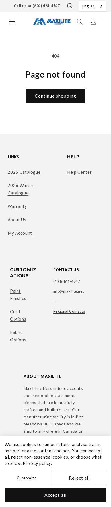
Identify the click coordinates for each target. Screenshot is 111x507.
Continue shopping (55, 95)
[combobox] (92, 6)
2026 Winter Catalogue (21, 189)
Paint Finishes (18, 294)
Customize (26, 478)
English (88, 6)
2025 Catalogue (24, 172)
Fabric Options (18, 336)
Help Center (79, 172)
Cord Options (18, 315)
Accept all (55, 495)
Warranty (17, 206)
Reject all (79, 477)
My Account (20, 233)
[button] (11, 21)
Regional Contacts (69, 311)
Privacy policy (37, 463)
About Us (17, 219)
